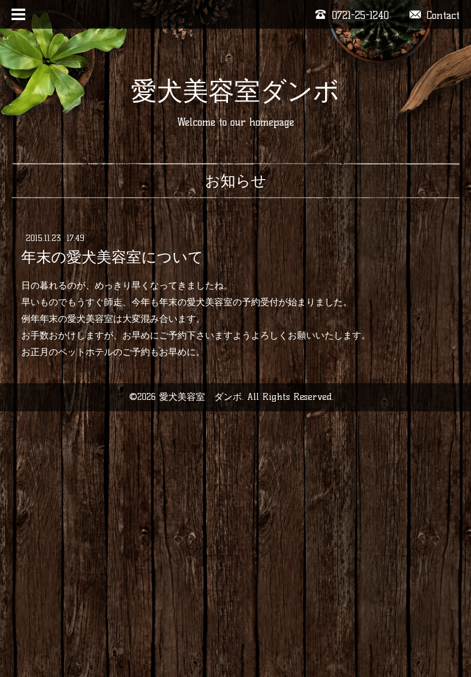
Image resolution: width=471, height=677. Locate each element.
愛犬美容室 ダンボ (200, 396)
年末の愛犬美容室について (112, 257)
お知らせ (236, 181)
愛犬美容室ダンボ (235, 90)
